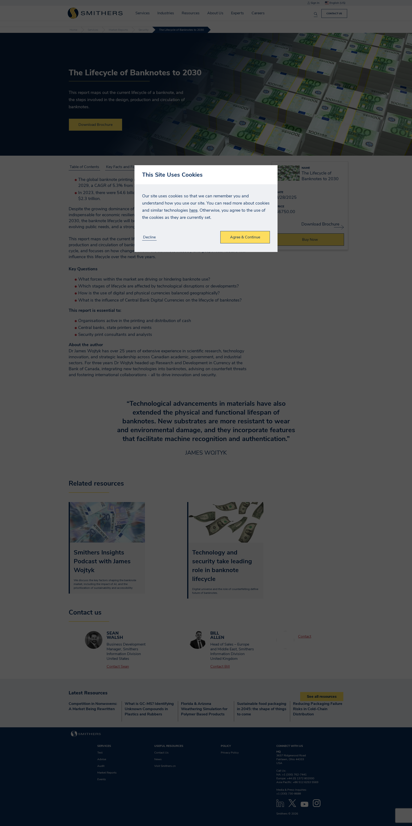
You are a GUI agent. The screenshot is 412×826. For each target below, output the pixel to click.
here (193, 210)
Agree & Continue (245, 237)
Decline (149, 237)
